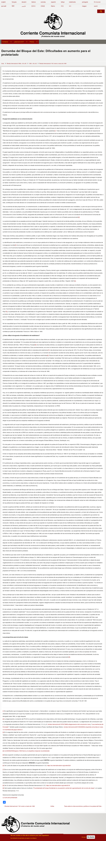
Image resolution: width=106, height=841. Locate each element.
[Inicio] (53, 21)
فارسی (24, 6)
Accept (84, 837)
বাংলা (70, 6)
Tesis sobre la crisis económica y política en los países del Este (83, 806)
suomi (96, 6)
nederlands (72, 2)
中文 (62, 6)
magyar (84, 6)
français (14, 2)
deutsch (24, 2)
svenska (43, 2)
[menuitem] (7, 42)
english (3, 2)
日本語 (43, 6)
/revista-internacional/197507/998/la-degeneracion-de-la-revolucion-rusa (69, 724)
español (53, 2)
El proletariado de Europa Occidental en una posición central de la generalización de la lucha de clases (64, 788)
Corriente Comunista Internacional (53, 33)
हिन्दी (13, 6)
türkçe (63, 2)
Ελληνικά (97, 2)
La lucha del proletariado (10, 797)
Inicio (2, 63)
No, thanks (90, 837)
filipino (53, 6)
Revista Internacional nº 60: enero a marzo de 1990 (52, 63)
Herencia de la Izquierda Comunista (13, 795)
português (85, 2)
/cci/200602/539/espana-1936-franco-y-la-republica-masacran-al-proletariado (27, 751)
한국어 (33, 6)
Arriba (52, 806)
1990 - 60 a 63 (33, 63)
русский (3, 6)
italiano (33, 2)
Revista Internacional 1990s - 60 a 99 (16, 63)
